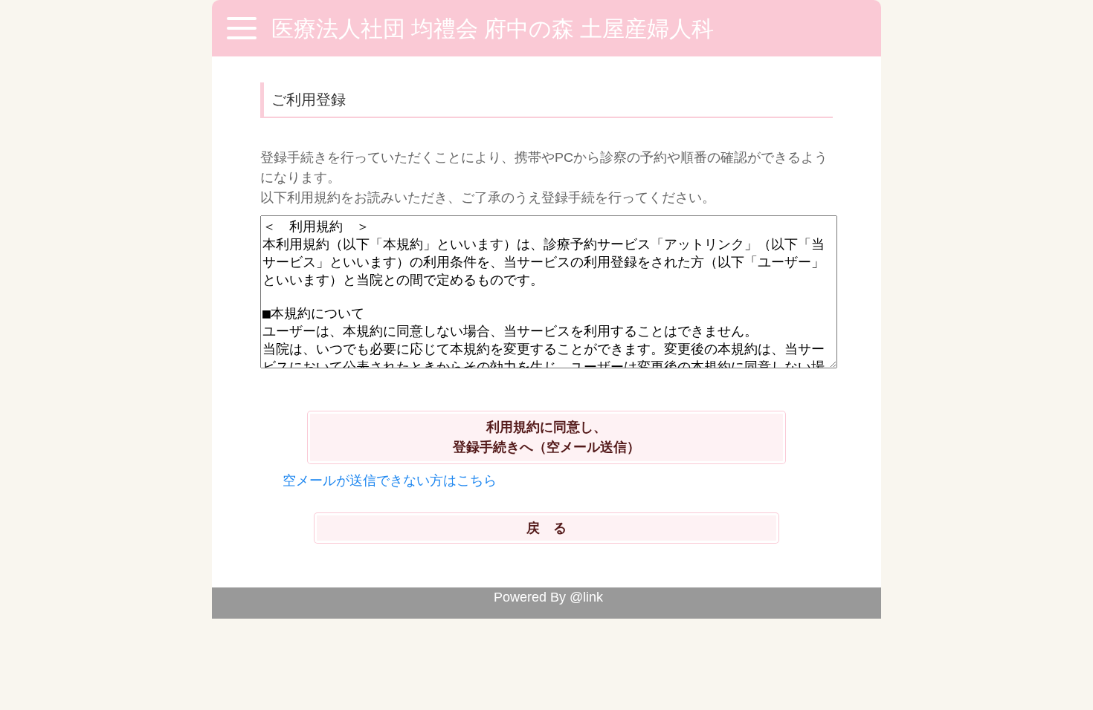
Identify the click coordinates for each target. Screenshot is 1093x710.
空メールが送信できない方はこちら (390, 480)
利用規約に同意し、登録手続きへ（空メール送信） (546, 437)
